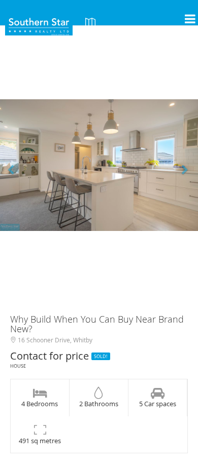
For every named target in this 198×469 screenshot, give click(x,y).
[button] (15, 165)
